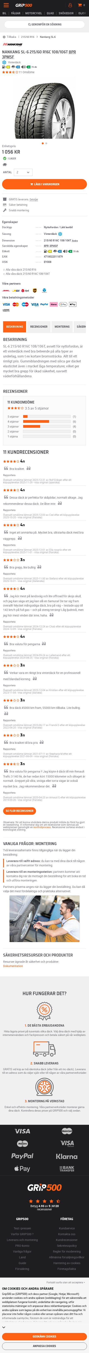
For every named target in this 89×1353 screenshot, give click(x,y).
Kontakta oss (66, 1234)
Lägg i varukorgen (46, 184)
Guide (22, 1263)
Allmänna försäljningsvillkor (66, 1257)
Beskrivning (14, 326)
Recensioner (38, 326)
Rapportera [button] (9, 475)
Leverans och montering (22, 1240)
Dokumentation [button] (13, 966)
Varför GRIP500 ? (22, 1234)
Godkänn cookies (44, 1336)
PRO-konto (22, 1246)
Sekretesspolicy (67, 1246)
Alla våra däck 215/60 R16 (21, 269)
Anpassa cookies (44, 1346)
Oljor (82, 13)
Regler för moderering (67, 1251)
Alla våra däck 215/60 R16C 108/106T (28, 274)
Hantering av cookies (66, 1263)
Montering (62, 326)
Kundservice (67, 1228)
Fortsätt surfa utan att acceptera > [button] (66, 1282)
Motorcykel (33, 13)
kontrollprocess (42, 827)
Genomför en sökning (46, 24)
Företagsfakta (67, 1269)
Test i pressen (22, 1228)
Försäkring (22, 1269)
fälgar (15, 13)
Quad (50, 13)
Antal (7, 172)
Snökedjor (66, 13)
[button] (47, 482)
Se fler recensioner (19, 811)
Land (22, 1257)
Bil (4, 13)
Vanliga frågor (22, 1251)
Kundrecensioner (67, 1240)
